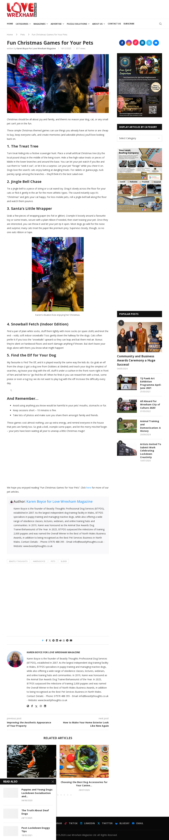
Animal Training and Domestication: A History (150, 426)
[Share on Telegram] (67, 640)
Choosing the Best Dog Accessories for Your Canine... (84, 784)
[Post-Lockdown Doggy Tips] (10, 831)
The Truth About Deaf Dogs (35, 812)
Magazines (39, 23)
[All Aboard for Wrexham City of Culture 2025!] (127, 406)
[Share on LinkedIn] (57, 640)
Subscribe (128, 23)
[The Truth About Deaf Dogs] (10, 814)
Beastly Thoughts (18, 561)
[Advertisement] (102, 9)
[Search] (160, 24)
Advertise (56, 23)
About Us (97, 23)
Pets (22, 34)
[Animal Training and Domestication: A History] (127, 426)
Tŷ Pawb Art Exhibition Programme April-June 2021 (150, 383)
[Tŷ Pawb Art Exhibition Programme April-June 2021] (127, 383)
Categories (22, 23)
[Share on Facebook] (46, 640)
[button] (11, 770)
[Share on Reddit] (60, 640)
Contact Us (114, 23)
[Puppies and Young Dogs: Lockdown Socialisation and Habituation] (10, 793)
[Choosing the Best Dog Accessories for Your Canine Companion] (84, 761)
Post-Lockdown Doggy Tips (35, 829)
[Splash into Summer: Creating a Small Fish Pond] (31, 761)
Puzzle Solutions (77, 23)
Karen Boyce (39, 561)
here (88, 487)
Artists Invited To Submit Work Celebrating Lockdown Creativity (150, 451)
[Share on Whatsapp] (64, 640)
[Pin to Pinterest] (53, 640)
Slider (64, 561)
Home (10, 23)
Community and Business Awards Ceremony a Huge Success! (136, 360)
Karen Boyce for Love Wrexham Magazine (36, 48)
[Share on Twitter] (50, 640)
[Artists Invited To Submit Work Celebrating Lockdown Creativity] (127, 449)
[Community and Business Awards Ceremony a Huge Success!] (139, 337)
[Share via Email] (71, 640)
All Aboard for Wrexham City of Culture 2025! (150, 404)
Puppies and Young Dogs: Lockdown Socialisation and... (37, 793)
